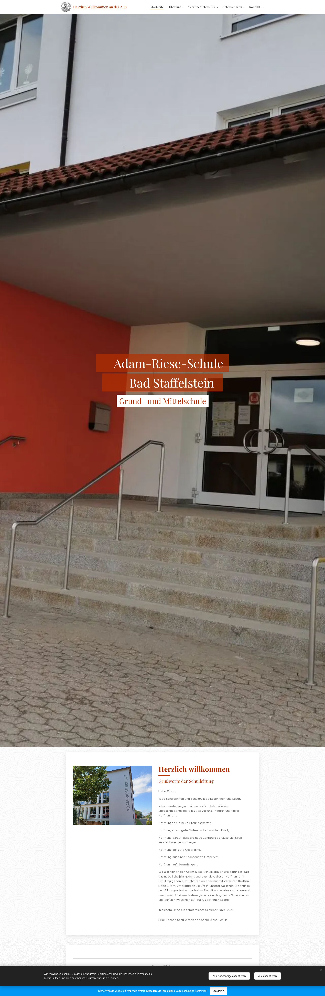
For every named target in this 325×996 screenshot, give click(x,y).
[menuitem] (158, 7)
